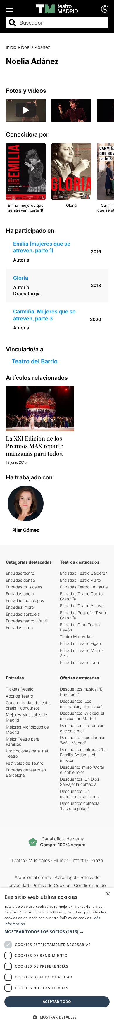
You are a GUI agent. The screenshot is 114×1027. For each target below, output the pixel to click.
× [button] (107, 894)
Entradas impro (20, 607)
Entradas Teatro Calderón (84, 573)
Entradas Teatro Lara (79, 662)
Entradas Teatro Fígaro (81, 643)
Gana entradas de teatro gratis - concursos (28, 705)
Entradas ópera (20, 593)
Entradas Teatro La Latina (84, 586)
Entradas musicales (24, 586)
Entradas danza (20, 580)
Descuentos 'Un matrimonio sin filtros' (80, 794)
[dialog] (57, 957)
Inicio (11, 47)
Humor (60, 860)
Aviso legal (65, 877)
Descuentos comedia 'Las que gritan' (79, 806)
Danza (96, 860)
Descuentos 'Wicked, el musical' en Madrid (82, 716)
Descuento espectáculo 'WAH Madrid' (82, 740)
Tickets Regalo (19, 688)
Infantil (79, 860)
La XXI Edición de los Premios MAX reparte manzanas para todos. (34, 445)
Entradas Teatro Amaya (82, 605)
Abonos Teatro (19, 695)
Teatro (18, 860)
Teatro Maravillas (76, 636)
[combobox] (62, 22)
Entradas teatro (20, 573)
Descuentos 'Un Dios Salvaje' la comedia (79, 781)
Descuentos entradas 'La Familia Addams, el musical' (83, 754)
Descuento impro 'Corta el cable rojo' (82, 769)
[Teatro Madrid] (57, 8)
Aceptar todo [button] (57, 1001)
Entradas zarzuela (23, 614)
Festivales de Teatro (24, 763)
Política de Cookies (51, 885)
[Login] (104, 9)
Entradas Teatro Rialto (80, 580)
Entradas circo (19, 627)
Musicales (39, 860)
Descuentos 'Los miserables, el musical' (81, 704)
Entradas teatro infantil (27, 620)
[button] (57, 931)
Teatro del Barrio (35, 361)
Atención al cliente (33, 877)
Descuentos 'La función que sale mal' (82, 728)
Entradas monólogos (25, 600)
